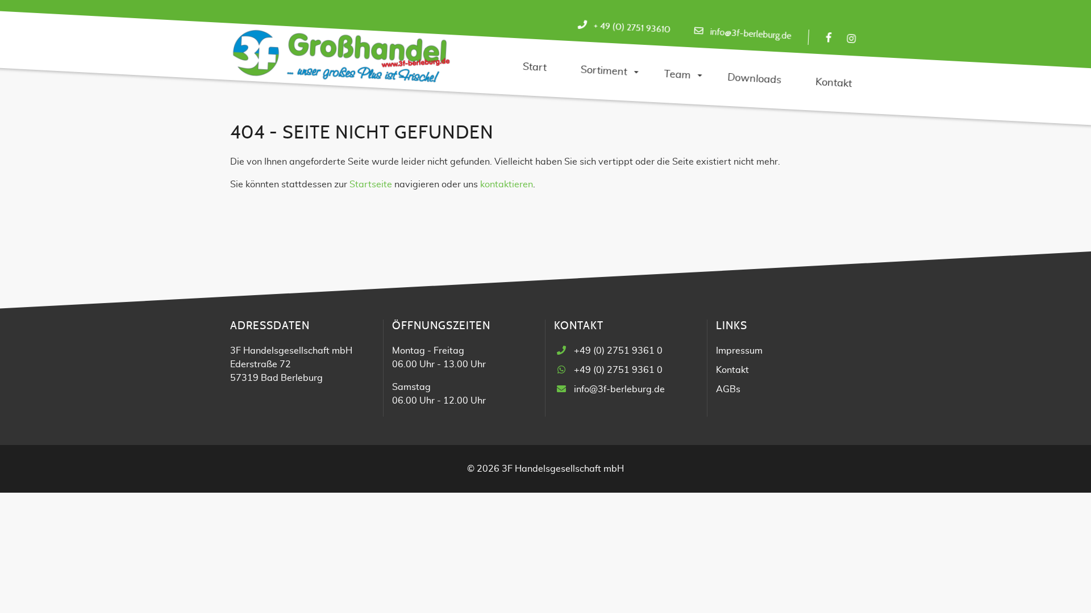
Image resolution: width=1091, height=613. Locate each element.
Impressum (739, 350)
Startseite (370, 184)
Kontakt (732, 370)
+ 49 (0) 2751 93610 (632, 27)
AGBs (728, 389)
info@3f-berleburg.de (751, 33)
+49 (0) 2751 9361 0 (618, 350)
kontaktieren (506, 184)
